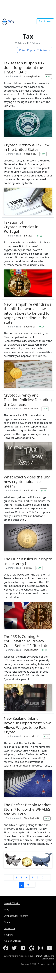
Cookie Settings (12, 940)
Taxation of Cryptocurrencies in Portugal (21, 227)
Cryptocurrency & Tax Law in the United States (26, 147)
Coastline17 (30, 153)
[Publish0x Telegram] (23, 948)
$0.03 (39, 235)
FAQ (6, 909)
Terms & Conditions (41, 956)
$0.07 (48, 76)
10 (27, 884)
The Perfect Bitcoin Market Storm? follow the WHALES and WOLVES (27, 809)
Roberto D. (30, 326)
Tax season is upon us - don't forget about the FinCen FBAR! (24, 67)
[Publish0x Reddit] (32, 948)
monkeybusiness (33, 76)
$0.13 (46, 818)
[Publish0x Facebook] (6, 948)
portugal (29, 235)
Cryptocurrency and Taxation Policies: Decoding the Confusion (28, 399)
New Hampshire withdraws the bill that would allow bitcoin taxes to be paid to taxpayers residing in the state (27, 313)
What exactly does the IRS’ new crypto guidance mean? (27, 481)
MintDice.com (31, 408)
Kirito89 (28, 567)
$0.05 (44, 650)
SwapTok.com (31, 649)
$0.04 (41, 326)
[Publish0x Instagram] (41, 948)
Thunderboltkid (32, 818)
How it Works (12, 903)
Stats (7, 921)
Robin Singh (30, 490)
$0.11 (42, 153)
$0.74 (46, 736)
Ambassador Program (16, 915)
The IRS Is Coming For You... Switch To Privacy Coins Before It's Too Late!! (27, 641)
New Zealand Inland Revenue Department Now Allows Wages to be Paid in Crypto (27, 725)
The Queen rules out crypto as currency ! (28, 561)
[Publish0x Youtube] (49, 948)
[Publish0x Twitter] (15, 948)
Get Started (45, 21)
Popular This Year (33, 50)
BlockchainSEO (32, 736)
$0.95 (43, 490)
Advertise (9, 928)
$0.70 (45, 408)
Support (8, 934)
